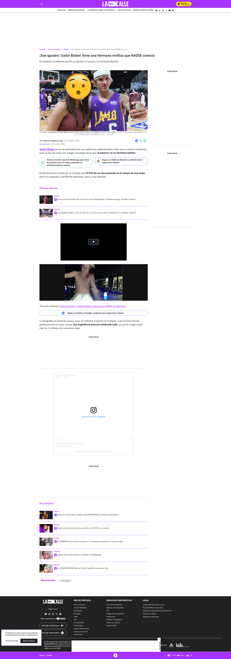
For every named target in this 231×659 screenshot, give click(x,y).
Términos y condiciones (151, 617)
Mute (169, 655)
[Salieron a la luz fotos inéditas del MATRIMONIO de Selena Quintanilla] (46, 515)
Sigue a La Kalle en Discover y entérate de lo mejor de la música (122, 161)
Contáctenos (110, 617)
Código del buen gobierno (115, 614)
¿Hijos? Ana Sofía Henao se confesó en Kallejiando (79, 555)
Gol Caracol (78, 611)
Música (66, 49)
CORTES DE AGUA (124, 10)
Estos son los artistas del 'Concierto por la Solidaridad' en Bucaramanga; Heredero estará (96, 199)
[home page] (116, 3)
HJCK (76, 617)
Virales (56, 538)
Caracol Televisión (80, 608)
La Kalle (42, 49)
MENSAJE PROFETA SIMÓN (143, 10)
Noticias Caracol (79, 605)
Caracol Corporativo (81, 632)
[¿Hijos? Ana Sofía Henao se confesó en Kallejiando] (46, 555)
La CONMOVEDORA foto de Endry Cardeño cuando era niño (82, 568)
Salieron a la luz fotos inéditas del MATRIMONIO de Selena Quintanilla (87, 514)
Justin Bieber (47, 149)
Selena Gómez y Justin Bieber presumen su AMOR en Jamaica (92, 306)
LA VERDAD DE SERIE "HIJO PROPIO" (101, 10)
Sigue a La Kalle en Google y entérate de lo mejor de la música (95, 313)
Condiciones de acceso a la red (153, 605)
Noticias (57, 552)
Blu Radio (77, 614)
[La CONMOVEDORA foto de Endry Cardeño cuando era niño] (46, 568)
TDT (107, 611)
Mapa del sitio (111, 626)
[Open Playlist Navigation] (191, 655)
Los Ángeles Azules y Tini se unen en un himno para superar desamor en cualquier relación (96, 212)
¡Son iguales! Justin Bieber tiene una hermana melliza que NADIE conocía (99, 49)
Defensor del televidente (115, 608)
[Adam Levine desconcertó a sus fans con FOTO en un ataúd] (46, 528)
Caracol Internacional (81, 629)
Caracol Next (78, 635)
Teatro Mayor (78, 626)
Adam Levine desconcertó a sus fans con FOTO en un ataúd (83, 528)
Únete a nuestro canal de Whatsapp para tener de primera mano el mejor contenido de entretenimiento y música (68, 162)
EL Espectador (79, 623)
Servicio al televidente (114, 605)
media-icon (115, 655)
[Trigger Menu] (41, 4)
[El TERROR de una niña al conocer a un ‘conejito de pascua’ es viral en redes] (46, 542)
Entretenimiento (54, 49)
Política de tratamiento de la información (157, 611)
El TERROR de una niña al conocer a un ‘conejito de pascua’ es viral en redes (90, 541)
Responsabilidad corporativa (153, 608)
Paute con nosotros (113, 623)
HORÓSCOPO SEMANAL (76, 10)
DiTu (75, 620)
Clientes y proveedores (114, 620)
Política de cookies (149, 614)
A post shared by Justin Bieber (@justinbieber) (93, 452)
